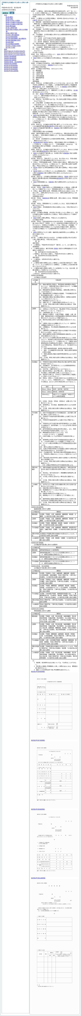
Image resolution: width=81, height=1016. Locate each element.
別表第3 (56, 128)
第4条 (41, 94)
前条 (43, 187)
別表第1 (50, 65)
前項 (34, 58)
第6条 (56, 248)
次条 (58, 54)
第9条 (66, 176)
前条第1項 (45, 198)
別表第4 (66, 153)
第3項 (46, 142)
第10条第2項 (37, 142)
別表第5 (51, 182)
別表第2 (64, 86)
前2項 (35, 167)
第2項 (35, 171)
